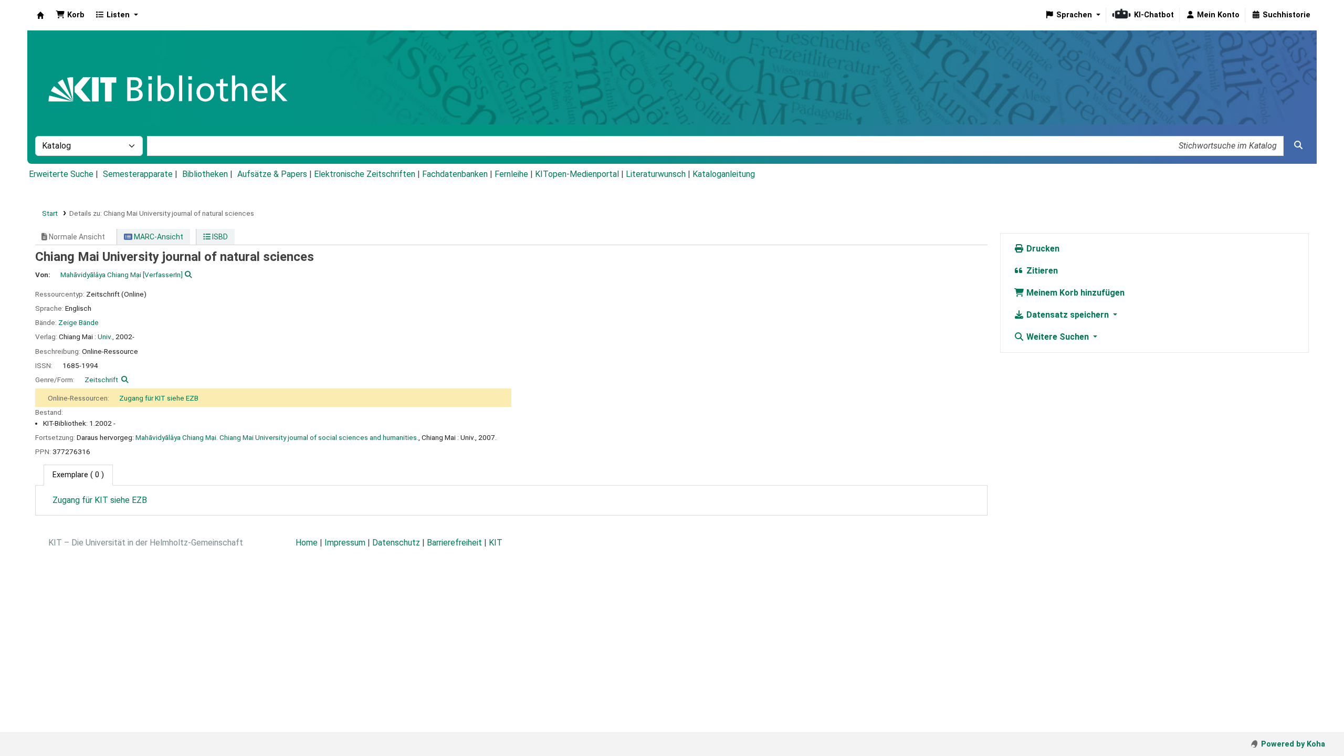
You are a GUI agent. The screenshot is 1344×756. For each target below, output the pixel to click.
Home (307, 543)
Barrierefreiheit (454, 543)
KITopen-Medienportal (577, 174)
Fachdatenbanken (455, 174)
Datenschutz (396, 543)
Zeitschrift (101, 379)
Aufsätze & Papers (272, 174)
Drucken (1041, 249)
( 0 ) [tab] (78, 474)
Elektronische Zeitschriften (364, 174)
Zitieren (1041, 271)
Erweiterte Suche (61, 174)
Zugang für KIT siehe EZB (158, 398)
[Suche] (1298, 145)
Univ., (106, 336)
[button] (70, 15)
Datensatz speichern (1067, 315)
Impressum (344, 543)
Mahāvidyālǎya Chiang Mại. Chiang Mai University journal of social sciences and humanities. (276, 437)
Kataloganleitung (723, 174)
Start (50, 213)
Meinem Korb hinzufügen (1074, 293)
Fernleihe (511, 174)
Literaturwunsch (656, 174)
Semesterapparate (138, 174)
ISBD (219, 237)
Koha (40, 15)
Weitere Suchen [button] (1057, 337)
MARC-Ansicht (157, 237)
